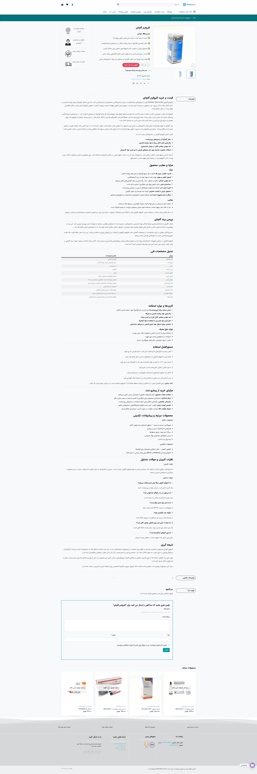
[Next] (155, 46)
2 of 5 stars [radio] (166, 613)
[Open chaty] (252, 765)
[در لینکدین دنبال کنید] (88, 752)
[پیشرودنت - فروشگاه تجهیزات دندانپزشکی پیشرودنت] (189, 4)
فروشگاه (169, 12)
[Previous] (192, 46)
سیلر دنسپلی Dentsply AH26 (151, 709)
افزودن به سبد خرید (130, 65)
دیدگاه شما (166, 617)
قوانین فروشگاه (123, 12)
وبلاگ (104, 12)
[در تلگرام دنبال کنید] (85, 752)
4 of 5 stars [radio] (153, 613)
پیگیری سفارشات (135, 12)
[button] (62, 4)
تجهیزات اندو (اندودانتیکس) (180, 18)
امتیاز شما (167, 609)
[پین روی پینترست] (137, 83)
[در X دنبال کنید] (95, 752)
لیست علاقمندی (159, 12)
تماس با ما (112, 12)
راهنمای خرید (147, 12)
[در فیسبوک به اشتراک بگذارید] (148, 83)
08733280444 (166, 742)
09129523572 (173, 745)
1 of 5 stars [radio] (169, 613)
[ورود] (72, 4)
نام (168, 635)
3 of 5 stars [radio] (160, 613)
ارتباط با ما (121, 750)
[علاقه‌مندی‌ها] (67, 4)
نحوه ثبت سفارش (119, 744)
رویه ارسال (121, 746)
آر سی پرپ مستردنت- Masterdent (114, 709)
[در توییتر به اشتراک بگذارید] (144, 83)
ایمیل (113, 635)
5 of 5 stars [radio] (145, 613)
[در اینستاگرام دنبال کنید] (99, 752)
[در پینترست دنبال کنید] (92, 752)
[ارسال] (118, 4)
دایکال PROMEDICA (85, 709)
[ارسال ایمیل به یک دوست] (141, 83)
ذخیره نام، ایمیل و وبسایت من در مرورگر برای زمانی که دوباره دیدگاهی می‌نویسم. (142, 645)
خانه (194, 18)
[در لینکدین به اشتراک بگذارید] (133, 83)
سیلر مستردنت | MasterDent (185, 709)
